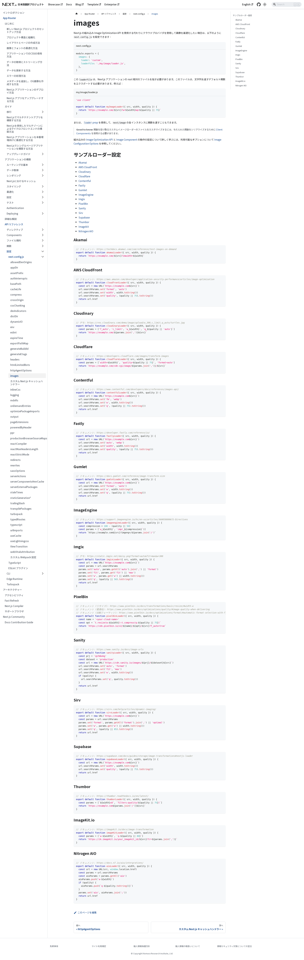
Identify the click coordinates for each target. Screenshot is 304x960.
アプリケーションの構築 (18, 159)
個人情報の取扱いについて (187, 946)
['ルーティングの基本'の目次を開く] (42, 164)
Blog (78, 4)
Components (14, 235)
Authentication (15, 208)
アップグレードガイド (18, 154)
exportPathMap (19, 343)
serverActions (18, 476)
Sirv (81, 213)
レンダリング (14, 175)
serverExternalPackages (24, 487)
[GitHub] (258, 4)
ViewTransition (19, 546)
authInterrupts (18, 278)
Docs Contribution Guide (19, 622)
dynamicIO (16, 321)
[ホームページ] (76, 13)
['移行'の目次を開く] (42, 111)
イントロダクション (13, 12)
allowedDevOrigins (21, 262)
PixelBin (83, 203)
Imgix (82, 199)
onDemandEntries (20, 405)
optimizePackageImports (25, 411)
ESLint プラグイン (18, 568)
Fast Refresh (12, 600)
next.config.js (16, 256)
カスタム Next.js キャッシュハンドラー (26, 382)
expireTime (16, 338)
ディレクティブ (15, 229)
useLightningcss (19, 541)
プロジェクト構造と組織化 (21, 37)
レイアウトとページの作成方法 (23, 42)
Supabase (84, 217)
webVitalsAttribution (22, 551)
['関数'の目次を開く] (42, 245)
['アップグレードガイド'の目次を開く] (42, 154)
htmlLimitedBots (20, 364)
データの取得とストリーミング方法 (24, 63)
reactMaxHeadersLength (24, 449)
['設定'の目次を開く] (42, 197)
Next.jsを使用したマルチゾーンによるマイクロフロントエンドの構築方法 (25, 128)
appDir (14, 267)
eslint (13, 332)
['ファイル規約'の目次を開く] (42, 240)
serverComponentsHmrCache (27, 481)
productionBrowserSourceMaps (28, 438)
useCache (15, 535)
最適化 (10, 191)
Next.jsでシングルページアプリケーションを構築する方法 (25, 147)
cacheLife (15, 289)
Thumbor (84, 222)
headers (14, 359)
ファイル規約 (14, 240)
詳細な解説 (11, 219)
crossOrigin (17, 300)
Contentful (85, 181)
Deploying (12, 213)
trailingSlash (17, 503)
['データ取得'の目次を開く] (42, 170)
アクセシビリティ (14, 595)
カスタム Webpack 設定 (23, 557)
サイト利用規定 (99, 946)
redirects (15, 459)
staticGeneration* (20, 497)
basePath (15, 283)
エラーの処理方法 (16, 75)
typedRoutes (17, 519)
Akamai (83, 162)
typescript (16, 524)
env (12, 327)
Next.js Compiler (14, 606)
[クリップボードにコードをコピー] (221, 53)
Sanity (82, 208)
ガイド (8, 106)
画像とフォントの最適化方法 (22, 48)
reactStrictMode (19, 454)
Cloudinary (85, 171)
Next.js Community (14, 616)
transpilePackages (21, 508)
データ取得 (13, 170)
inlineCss (15, 389)
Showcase (54, 4)
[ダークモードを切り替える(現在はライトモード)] (264, 4)
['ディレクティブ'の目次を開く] (42, 229)
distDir (14, 316)
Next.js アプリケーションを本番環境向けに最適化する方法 (25, 138)
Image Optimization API (99, 139)
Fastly (82, 185)
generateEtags (18, 354)
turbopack (16, 514)
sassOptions (17, 470)
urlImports (16, 530)
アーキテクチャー (12, 589)
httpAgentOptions (21, 370)
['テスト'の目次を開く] (42, 202)
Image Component (126, 139)
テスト (10, 202)
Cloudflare (84, 176)
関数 (9, 246)
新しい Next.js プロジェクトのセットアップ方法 (25, 30)
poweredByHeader (21, 427)
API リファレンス (14, 224)
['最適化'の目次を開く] (42, 191)
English (246, 4)
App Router (9, 18)
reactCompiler (18, 443)
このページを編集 (87, 912)
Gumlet (83, 190)
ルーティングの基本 (17, 164)
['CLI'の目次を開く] (42, 573)
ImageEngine (86, 194)
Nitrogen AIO (86, 231)
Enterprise (110, 4)
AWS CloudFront (88, 167)
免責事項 (54, 946)
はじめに (9, 23)
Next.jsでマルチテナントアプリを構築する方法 (25, 118)
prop (91, 122)
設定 (9, 197)
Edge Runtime (14, 579)
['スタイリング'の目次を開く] (42, 186)
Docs (69, 4)
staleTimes (16, 492)
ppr (12, 432)
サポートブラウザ (14, 611)
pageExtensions (19, 422)
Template (92, 4)
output (14, 416)
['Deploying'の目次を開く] (42, 213)
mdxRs (14, 400)
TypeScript (14, 562)
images (14, 375)
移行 (9, 112)
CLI (8, 573)
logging (14, 395)
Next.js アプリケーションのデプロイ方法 (25, 91)
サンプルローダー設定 (242, 15)
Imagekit (84, 226)
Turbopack (13, 584)
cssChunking (17, 305)
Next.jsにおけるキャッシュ (21, 181)
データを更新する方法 (18, 70)
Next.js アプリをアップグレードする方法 (25, 99)
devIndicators (18, 311)
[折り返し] (216, 605)
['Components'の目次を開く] (42, 235)
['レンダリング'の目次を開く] (42, 175)
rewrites (15, 465)
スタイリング (14, 186)
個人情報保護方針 (141, 946)
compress (16, 294)
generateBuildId (19, 348)
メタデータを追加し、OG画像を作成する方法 (25, 82)
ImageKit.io (240, 81)
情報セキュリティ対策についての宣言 (234, 946)
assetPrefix (16, 273)
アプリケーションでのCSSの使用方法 (24, 55)
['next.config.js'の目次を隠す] (42, 256)
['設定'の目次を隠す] (42, 251)
